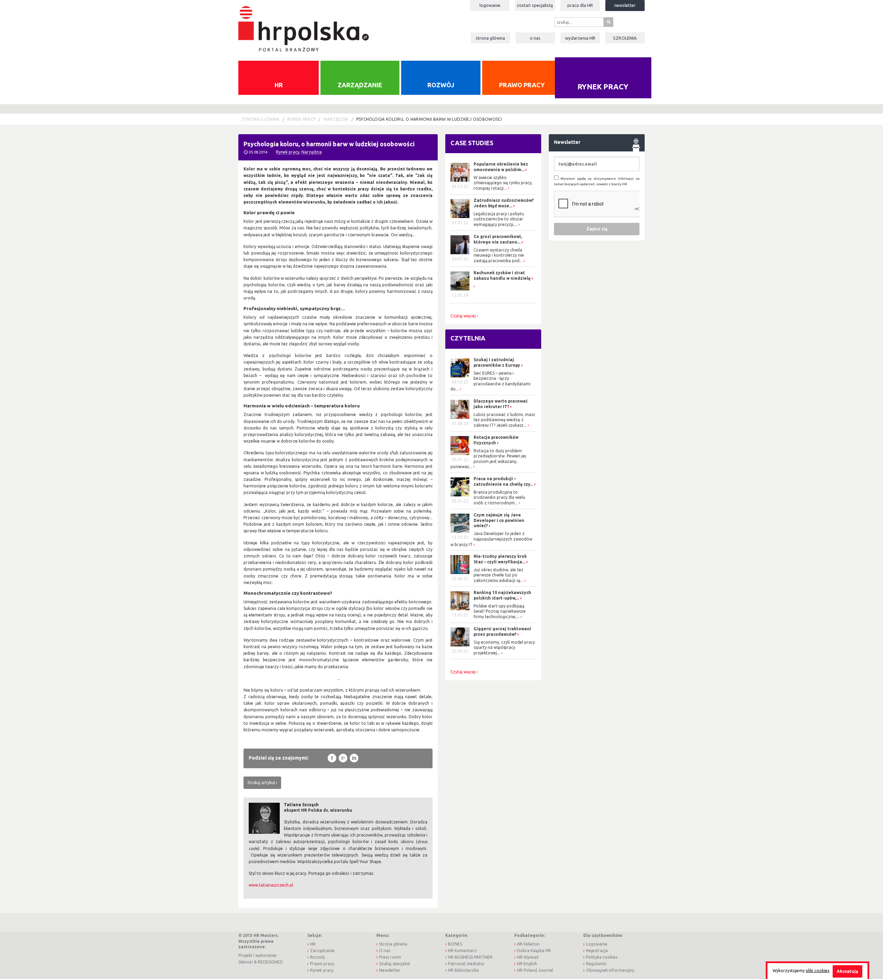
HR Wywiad (527, 957)
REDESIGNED (270, 962)
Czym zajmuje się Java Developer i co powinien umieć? (499, 520)
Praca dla (580, 5)
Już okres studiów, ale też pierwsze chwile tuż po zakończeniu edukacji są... (498, 575)
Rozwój (440, 84)
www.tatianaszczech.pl (271, 885)
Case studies (471, 142)
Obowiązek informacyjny (610, 970)
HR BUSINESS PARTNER (470, 957)
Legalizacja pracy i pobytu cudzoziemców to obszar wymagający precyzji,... (499, 219)
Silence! (245, 962)
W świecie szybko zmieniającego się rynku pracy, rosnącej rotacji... (503, 182)
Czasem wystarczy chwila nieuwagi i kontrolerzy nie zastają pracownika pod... (499, 255)
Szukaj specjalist (394, 963)
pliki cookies (817, 970)
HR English (527, 963)
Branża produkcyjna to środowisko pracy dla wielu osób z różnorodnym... (499, 497)
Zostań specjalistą (535, 5)
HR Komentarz (462, 950)
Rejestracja (597, 950)
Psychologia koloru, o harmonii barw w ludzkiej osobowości (429, 119)
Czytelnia (467, 338)
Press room (390, 957)
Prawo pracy (522, 84)
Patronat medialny (466, 963)
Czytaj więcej (463, 316)
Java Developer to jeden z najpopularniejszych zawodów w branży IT (491, 538)
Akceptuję (847, 971)
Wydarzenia (580, 38)
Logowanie (489, 5)
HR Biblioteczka (463, 970)
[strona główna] (303, 25)
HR (279, 84)
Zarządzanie (360, 84)
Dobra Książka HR (534, 950)
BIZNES (455, 944)
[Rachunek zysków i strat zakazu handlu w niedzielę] (474, 286)
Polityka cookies (601, 957)
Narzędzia (336, 119)
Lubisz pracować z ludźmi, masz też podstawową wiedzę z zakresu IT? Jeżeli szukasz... (504, 419)
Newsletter (625, 5)
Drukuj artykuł (261, 782)
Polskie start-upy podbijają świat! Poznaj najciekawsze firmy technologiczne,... (500, 611)
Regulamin (596, 963)
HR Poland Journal (535, 970)
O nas (535, 38)
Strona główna (490, 38)
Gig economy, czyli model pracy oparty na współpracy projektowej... (504, 647)
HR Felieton (528, 944)
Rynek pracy (603, 86)
